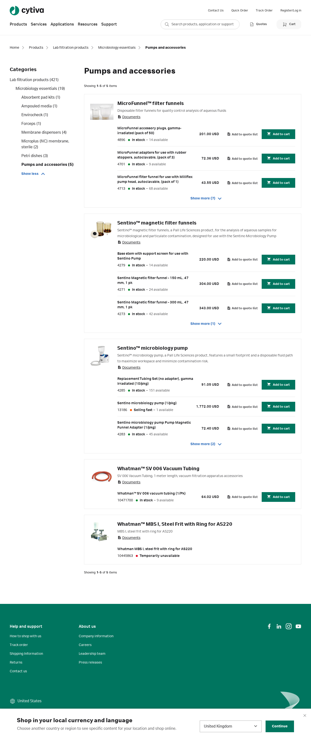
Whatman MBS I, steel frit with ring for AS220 (154, 549)
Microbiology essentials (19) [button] (40, 88)
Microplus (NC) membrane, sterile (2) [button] (45, 144)
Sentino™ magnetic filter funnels (156, 223)
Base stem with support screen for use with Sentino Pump (152, 256)
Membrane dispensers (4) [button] (44, 132)
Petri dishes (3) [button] (34, 156)
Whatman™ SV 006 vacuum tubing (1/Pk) (151, 494)
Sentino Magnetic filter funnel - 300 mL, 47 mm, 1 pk (153, 304)
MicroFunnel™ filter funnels (150, 103)
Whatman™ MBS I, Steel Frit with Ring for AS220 (174, 524)
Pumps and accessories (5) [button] (47, 164)
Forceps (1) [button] (31, 124)
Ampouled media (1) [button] (39, 106)
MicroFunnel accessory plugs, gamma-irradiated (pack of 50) (149, 130)
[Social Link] (269, 626)
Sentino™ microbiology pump (152, 348)
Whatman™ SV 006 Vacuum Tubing (158, 468)
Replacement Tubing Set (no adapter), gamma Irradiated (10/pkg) (155, 381)
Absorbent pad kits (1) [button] (40, 97)
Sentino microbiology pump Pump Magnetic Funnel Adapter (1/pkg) (154, 425)
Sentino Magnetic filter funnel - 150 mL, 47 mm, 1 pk (153, 280)
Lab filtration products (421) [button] (34, 80)
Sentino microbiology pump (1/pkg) (147, 403)
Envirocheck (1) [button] (34, 115)
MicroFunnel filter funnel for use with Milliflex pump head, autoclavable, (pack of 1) (155, 179)
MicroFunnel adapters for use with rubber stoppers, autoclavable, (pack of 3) (151, 155)
